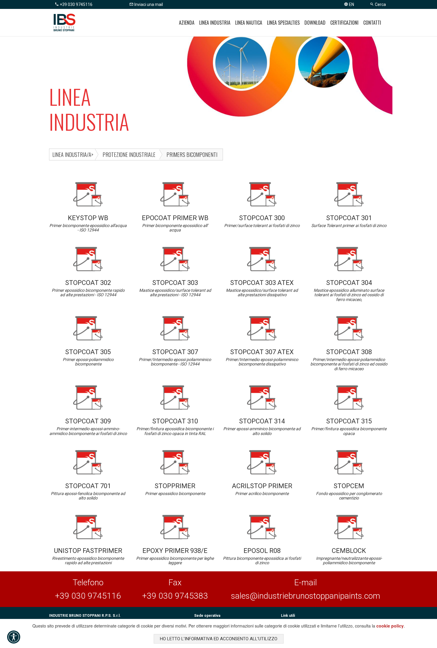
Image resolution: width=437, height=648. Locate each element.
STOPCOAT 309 (88, 426)
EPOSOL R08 (262, 556)
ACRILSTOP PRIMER (262, 489)
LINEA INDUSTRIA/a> (72, 154)
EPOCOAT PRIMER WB (175, 223)
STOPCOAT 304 (349, 290)
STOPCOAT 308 (348, 359)
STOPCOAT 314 (262, 426)
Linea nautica (248, 22)
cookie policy (390, 626)
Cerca (380, 4)
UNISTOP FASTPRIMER (88, 556)
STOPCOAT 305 (88, 357)
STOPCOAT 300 (262, 221)
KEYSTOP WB (88, 223)
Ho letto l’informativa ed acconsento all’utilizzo (218, 638)
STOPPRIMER (175, 489)
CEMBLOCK (349, 556)
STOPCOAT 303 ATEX (262, 288)
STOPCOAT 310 (174, 426)
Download (315, 22)
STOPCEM (349, 491)
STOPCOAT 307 (175, 357)
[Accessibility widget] (13, 637)
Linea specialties (283, 22)
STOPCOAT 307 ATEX (262, 357)
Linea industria (214, 22)
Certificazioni (344, 22)
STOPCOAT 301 (348, 221)
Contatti (372, 22)
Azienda (186, 22)
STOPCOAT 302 (88, 288)
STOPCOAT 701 (88, 491)
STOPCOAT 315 (348, 426)
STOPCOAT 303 (175, 288)
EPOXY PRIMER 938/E (175, 556)
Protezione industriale (129, 154)
